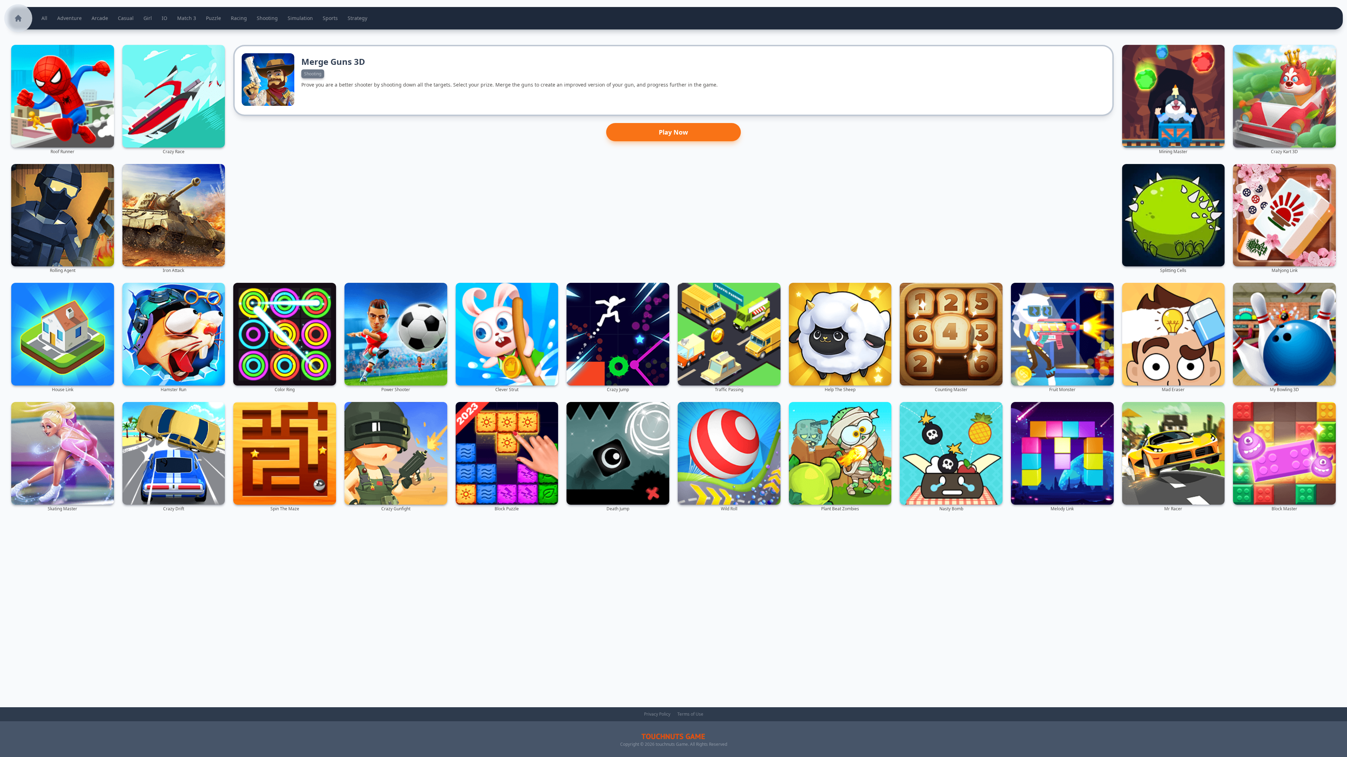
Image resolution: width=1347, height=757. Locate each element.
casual (126, 18)
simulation (300, 18)
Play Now (673, 132)
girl (147, 18)
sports (330, 18)
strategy (357, 18)
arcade (100, 18)
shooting (267, 18)
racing (239, 18)
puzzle (213, 18)
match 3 (186, 18)
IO (164, 18)
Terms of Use (690, 714)
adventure (69, 18)
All (44, 18)
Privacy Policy (657, 714)
